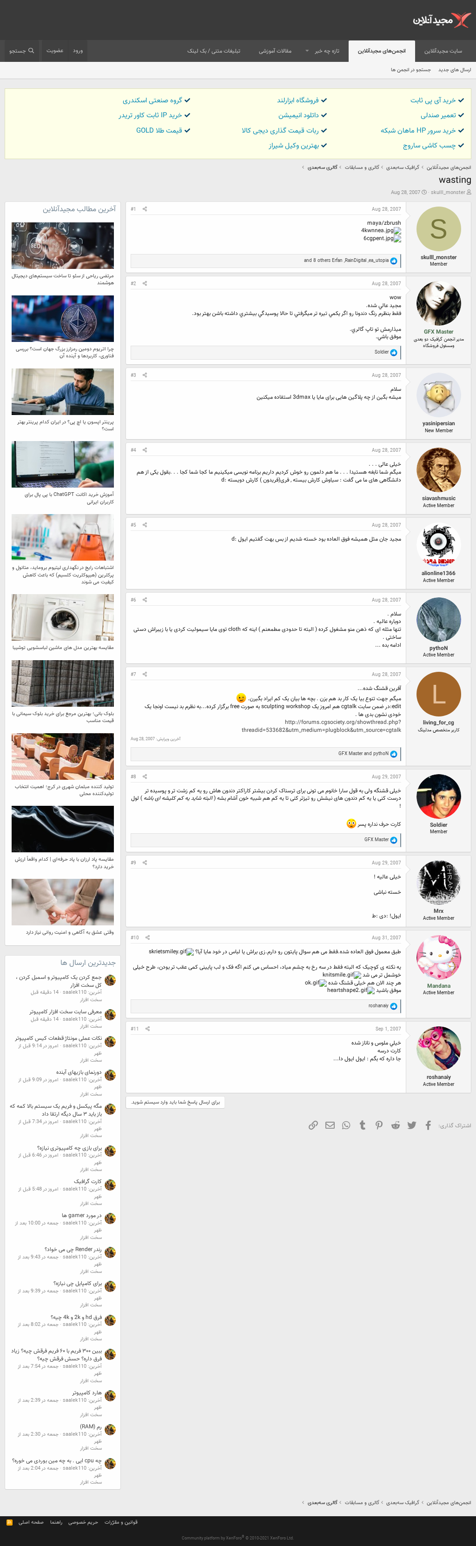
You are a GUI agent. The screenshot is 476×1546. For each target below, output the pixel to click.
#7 (133, 674)
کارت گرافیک (88, 1182)
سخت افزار (91, 1000)
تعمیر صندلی (438, 115)
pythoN (439, 648)
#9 (133, 863)
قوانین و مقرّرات (121, 1522)
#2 (133, 284)
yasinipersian (439, 424)
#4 (133, 450)
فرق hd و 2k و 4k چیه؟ (76, 1317)
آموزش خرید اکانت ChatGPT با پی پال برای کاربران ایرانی (69, 498)
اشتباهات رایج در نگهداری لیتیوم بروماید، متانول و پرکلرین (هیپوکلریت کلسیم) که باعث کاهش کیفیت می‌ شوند (63, 575)
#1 (133, 209)
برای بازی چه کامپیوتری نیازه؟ (69, 1148)
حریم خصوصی (83, 1522)
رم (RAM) (91, 1427)
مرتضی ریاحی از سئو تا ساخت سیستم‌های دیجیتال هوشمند (63, 279)
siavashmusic (439, 499)
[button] (307, 51)
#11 (135, 1029)
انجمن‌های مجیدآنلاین (382, 51)
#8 (133, 777)
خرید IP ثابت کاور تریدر (150, 115)
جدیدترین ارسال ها (88, 963)
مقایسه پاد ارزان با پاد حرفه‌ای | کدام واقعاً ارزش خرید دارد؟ (64, 863)
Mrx (438, 911)
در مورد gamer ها (82, 1215)
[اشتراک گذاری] (144, 209)
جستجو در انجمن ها (411, 70)
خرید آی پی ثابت (433, 100)
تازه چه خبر (327, 51)
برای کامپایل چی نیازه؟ (77, 1283)
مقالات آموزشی (275, 51)
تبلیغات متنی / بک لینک (213, 51)
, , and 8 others (346, 260)
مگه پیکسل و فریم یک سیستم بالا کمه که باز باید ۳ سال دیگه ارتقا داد (56, 1110)
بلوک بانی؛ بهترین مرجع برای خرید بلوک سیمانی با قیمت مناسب (63, 717)
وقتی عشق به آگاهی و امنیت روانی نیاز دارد (70, 933)
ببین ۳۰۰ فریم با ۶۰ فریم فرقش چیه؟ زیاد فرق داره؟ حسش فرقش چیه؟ (56, 1355)
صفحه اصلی (31, 1522)
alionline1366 (439, 573)
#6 (133, 600)
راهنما (56, 1522)
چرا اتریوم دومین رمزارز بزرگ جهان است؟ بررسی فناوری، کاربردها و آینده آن (65, 352)
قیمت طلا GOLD (159, 131)
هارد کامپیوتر (87, 1393)
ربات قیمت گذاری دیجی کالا (280, 131)
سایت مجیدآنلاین (443, 51)
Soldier (438, 825)
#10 (135, 938)
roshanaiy (439, 1077)
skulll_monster (448, 193)
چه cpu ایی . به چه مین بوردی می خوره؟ (57, 1461)
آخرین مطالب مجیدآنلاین (79, 209)
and (363, 753)
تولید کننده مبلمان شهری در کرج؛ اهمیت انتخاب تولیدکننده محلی (64, 790)
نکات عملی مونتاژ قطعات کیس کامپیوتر (58, 1038)
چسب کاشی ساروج (429, 146)
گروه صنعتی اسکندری (152, 100)
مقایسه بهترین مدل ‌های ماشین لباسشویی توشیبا (63, 648)
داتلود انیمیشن (298, 115)
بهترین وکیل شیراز (294, 146)
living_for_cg (438, 723)
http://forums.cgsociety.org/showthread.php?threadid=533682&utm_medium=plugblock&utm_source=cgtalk (321, 726)
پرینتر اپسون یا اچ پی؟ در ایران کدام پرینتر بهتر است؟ (65, 425)
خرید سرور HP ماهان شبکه (418, 131)
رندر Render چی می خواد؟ (73, 1249)
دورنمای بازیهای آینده (79, 1072)
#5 (133, 525)
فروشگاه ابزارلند (298, 100)
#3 (133, 375)
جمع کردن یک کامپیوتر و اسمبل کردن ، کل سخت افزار (59, 981)
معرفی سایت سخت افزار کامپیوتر (65, 1012)
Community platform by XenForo (238, 1538)
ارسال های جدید (454, 70)
